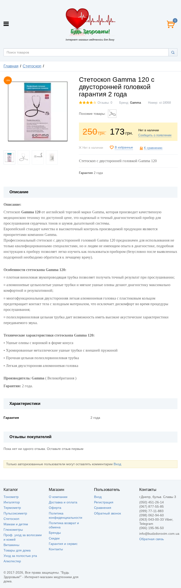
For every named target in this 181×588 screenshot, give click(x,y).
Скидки (54, 538)
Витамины (11, 545)
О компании (58, 497)
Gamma (135, 102)
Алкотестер (12, 561)
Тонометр (11, 497)
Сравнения (102, 508)
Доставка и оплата (63, 502)
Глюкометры (13, 529)
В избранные (124, 147)
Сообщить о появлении (154, 135)
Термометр (12, 508)
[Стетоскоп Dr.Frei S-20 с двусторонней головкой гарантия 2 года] (112, 113)
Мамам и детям (16, 524)
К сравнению (153, 148)
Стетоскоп (11, 519)
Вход (117, 464)
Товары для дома (17, 550)
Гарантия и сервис (63, 544)
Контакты (56, 549)
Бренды (55, 533)
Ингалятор (12, 502)
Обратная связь (151, 539)
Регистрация (103, 502)
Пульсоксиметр (15, 513)
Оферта (55, 508)
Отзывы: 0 (105, 102)
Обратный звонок (107, 513)
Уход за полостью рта (20, 556)
